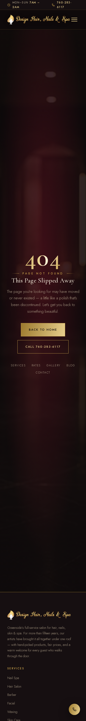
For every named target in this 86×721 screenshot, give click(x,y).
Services (18, 365)
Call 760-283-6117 (42, 346)
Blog (71, 365)
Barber (11, 694)
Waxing (12, 711)
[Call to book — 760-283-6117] (74, 709)
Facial (11, 703)
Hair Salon (14, 686)
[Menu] (74, 19)
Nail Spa (13, 677)
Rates (36, 365)
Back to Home (43, 329)
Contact (43, 373)
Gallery (54, 365)
